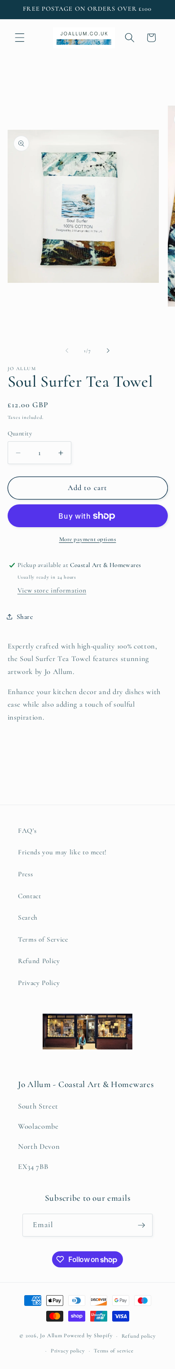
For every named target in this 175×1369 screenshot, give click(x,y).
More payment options (87, 539)
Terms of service (113, 1351)
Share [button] (25, 617)
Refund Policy (39, 961)
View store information (52, 590)
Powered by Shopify (88, 1336)
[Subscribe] (141, 1225)
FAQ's (27, 831)
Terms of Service (43, 939)
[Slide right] (108, 351)
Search (28, 917)
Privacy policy (68, 1351)
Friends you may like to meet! (62, 852)
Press (25, 874)
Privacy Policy (39, 983)
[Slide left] (67, 351)
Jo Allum (51, 1336)
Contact (29, 896)
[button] (20, 37)
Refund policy (139, 1336)
